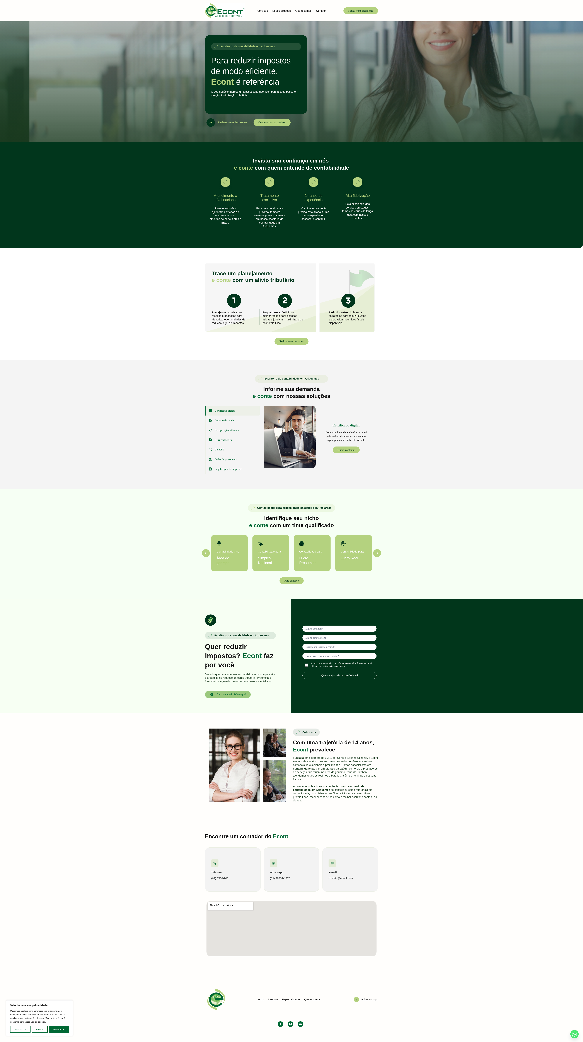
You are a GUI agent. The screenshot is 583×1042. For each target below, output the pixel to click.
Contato (321, 10)
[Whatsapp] (574, 1034)
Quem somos (303, 10)
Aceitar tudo (59, 1029)
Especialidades (281, 10)
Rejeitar (39, 1029)
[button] (206, 553)
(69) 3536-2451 (220, 878)
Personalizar (20, 1029)
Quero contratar (346, 449)
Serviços (262, 10)
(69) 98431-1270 (280, 878)
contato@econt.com (341, 878)
